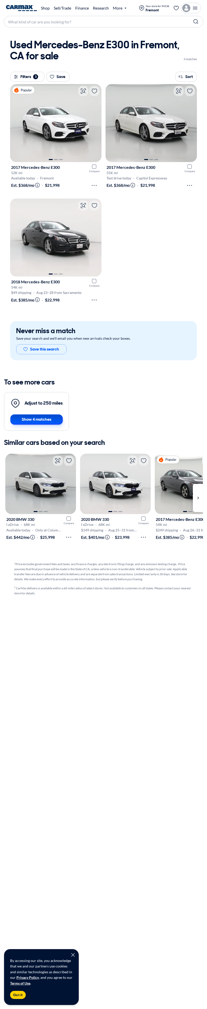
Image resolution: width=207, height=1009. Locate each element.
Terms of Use (20, 983)
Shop (45, 8)
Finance (82, 8)
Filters (28, 76)
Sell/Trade (62, 8)
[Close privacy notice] (73, 955)
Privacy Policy (27, 977)
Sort (189, 76)
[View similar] (83, 91)
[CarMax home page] (21, 8)
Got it (18, 995)
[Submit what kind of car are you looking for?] (196, 21)
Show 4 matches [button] (36, 419)
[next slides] (198, 498)
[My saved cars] (176, 8)
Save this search (44, 349)
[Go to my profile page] (191, 8)
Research (101, 8)
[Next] (95, 123)
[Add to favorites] (94, 91)
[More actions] (94, 185)
